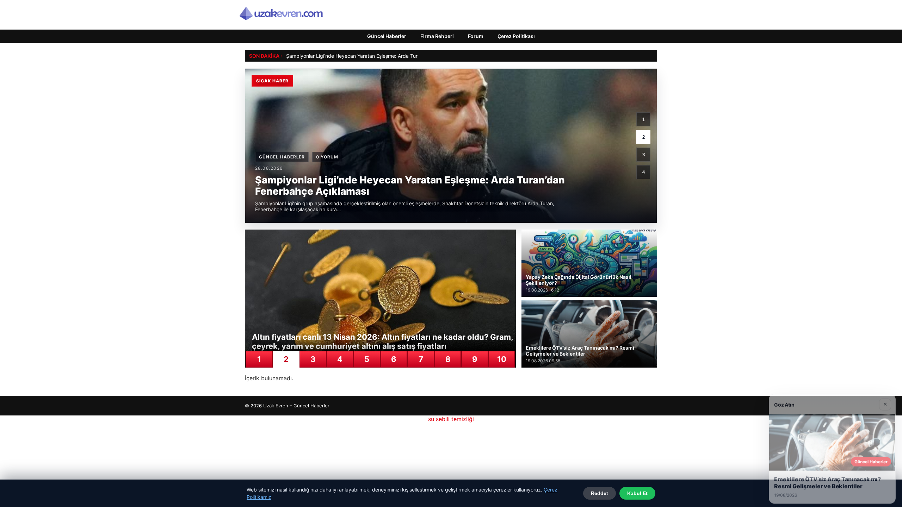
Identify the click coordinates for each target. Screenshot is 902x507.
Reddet (599, 493)
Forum (475, 36)
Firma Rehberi (437, 36)
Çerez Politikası (516, 36)
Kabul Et (637, 493)
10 (501, 359)
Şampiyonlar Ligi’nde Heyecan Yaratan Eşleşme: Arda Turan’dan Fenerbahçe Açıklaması (386, 56)
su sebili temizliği (451, 419)
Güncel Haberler (386, 36)
